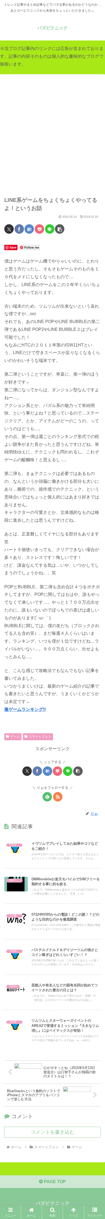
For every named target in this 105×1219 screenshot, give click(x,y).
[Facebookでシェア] (19, 229)
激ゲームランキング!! (25, 709)
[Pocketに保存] (39, 229)
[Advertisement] (52, 138)
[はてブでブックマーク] (29, 229)
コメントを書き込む (52, 1132)
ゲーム (15, 736)
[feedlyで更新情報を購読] (47, 797)
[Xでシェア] (9, 229)
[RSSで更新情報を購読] (57, 797)
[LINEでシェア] (49, 229)
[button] (59, 229)
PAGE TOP (54, 1181)
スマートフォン (40, 736)
